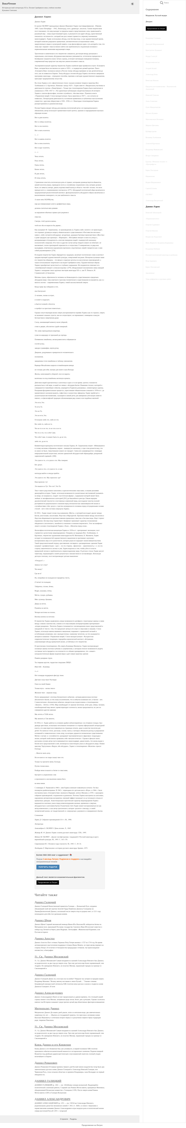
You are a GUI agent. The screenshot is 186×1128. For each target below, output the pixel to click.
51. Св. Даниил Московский (51, 956)
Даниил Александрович (49, 992)
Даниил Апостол (45, 938)
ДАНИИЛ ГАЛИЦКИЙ (48, 1081)
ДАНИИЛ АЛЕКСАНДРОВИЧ (52, 1099)
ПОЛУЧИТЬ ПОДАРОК (48, 867)
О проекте (64, 1119)
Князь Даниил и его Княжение (53, 1044)
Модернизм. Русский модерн (156, 15)
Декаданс (149, 21)
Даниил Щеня (43, 920)
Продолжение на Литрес (156, 28)
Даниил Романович (46, 1062)
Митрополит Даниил (47, 1008)
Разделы (73, 1119)
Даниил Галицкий (45, 902)
